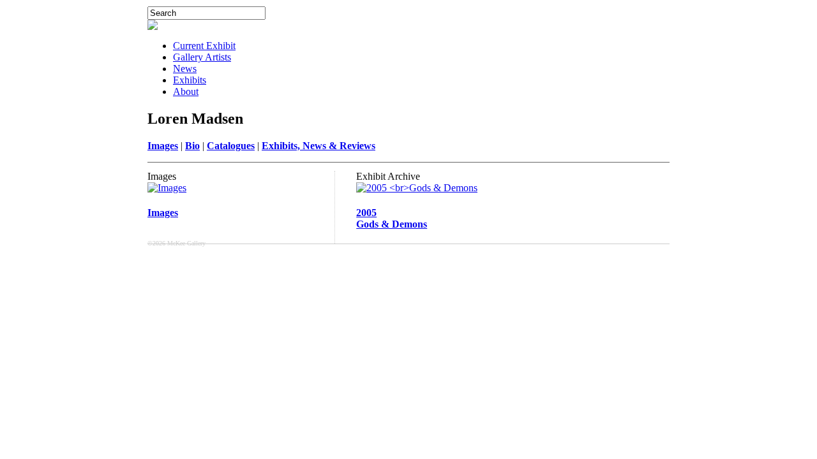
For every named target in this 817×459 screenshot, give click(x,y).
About (186, 91)
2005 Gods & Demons (391, 218)
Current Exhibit (204, 45)
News (185, 68)
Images (162, 212)
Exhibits (189, 80)
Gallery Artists (202, 57)
